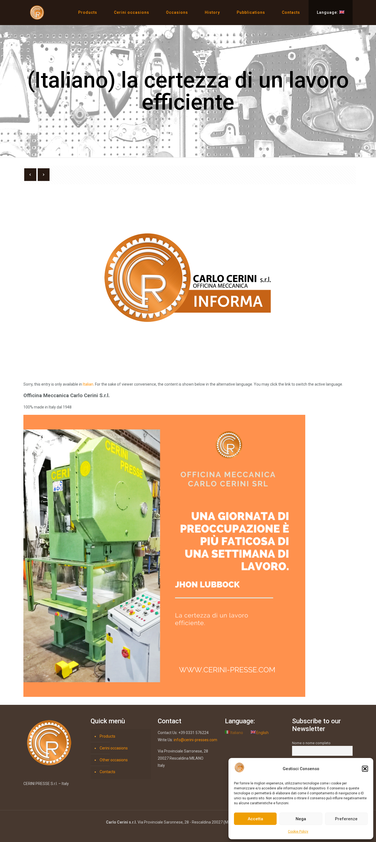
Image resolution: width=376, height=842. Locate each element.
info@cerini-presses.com (195, 740)
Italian (88, 384)
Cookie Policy (298, 831)
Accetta (255, 818)
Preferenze (346, 818)
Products (107, 736)
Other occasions (114, 760)
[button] (365, 768)
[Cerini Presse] (37, 12)
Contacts (107, 772)
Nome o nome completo (311, 743)
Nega (301, 818)
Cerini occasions (114, 748)
